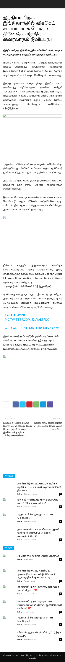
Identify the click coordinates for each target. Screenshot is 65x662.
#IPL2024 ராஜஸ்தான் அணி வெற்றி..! (38, 556)
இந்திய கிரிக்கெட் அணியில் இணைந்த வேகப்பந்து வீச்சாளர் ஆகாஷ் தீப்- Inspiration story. (36, 574)
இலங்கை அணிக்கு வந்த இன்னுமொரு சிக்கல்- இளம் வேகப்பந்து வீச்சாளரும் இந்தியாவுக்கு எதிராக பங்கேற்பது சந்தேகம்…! (17, 429)
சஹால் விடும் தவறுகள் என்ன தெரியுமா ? (35, 516)
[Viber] (50, 404)
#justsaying (16, 315)
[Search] (61, 4)
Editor (19, 494)
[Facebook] (16, 404)
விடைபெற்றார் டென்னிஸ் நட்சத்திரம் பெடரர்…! (39, 634)
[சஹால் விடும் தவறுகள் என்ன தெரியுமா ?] (9, 517)
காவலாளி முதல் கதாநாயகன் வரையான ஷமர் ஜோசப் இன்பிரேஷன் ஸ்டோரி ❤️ (39, 605)
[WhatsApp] (36, 404)
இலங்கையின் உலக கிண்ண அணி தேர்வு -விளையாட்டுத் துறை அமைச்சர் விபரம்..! (38, 532)
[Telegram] (43, 404)
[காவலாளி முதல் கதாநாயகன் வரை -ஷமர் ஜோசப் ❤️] (9, 592)
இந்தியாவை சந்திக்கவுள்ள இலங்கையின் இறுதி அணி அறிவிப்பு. (47, 426)
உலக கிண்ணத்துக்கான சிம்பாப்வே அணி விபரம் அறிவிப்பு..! (37, 501)
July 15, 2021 (51, 328)
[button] (5, 4)
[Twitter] (23, 404)
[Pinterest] (29, 404)
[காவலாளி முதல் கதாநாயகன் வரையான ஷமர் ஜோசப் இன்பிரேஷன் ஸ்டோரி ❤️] (9, 607)
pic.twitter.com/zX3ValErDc (27, 320)
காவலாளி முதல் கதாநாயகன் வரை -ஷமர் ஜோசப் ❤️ (38, 588)
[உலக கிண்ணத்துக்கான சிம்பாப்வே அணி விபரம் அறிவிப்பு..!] (9, 501)
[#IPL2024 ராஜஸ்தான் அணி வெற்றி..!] (9, 561)
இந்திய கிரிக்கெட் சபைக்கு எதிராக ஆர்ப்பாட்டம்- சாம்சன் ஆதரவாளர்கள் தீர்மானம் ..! (39, 487)
